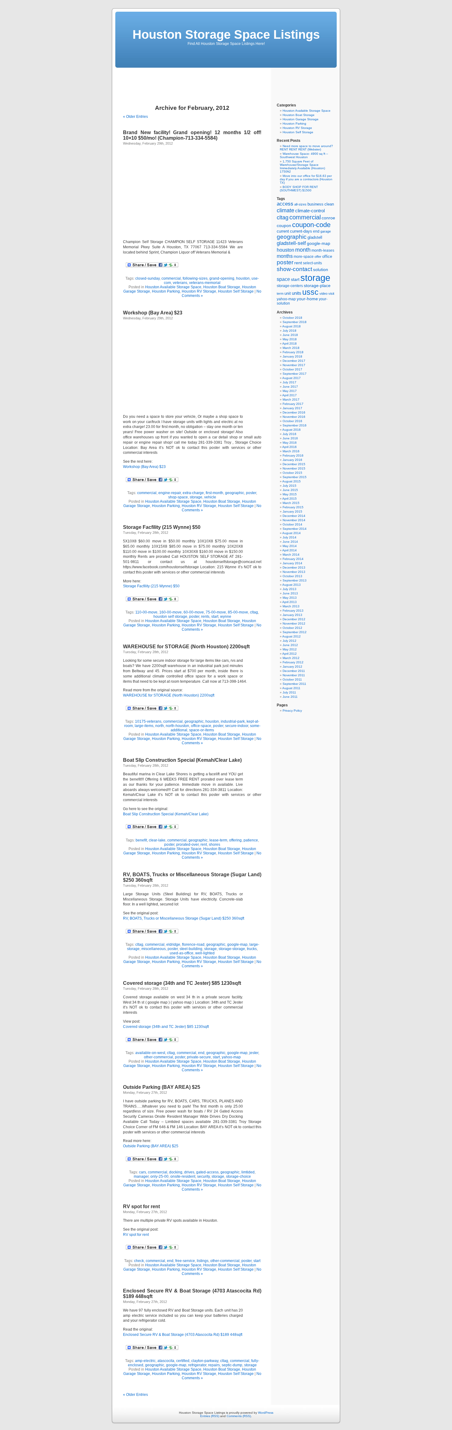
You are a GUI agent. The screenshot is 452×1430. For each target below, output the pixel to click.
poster (251, 493)
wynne (225, 616)
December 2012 (294, 619)
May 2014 (290, 546)
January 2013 (292, 615)
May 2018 (290, 339)
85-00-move (238, 612)
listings (202, 1261)
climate (285, 210)
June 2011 (290, 696)
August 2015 (291, 481)
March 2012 (291, 658)
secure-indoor (236, 726)
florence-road (193, 944)
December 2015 (294, 464)
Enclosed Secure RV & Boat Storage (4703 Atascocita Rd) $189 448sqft (182, 1334)
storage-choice (238, 1176)
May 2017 (290, 391)
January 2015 (292, 511)
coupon (284, 225)
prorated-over (187, 844)
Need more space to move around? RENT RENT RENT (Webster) (306, 147)
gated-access (207, 1172)
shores (214, 844)
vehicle (210, 497)
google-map (237, 944)
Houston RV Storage (199, 291)
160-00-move (170, 612)
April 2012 (289, 653)
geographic (234, 493)
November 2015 (294, 468)
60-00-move (194, 612)
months (285, 256)
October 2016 (292, 421)
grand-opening (221, 278)
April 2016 (289, 447)
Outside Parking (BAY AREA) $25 (161, 1087)
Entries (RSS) (209, 1416)
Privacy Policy (292, 710)
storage (196, 497)
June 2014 (290, 541)
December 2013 (294, 567)
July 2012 (289, 640)
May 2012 (290, 649)
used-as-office (181, 953)
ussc (310, 292)
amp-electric (145, 1361)
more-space (304, 256)
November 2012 (294, 623)
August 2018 (291, 326)
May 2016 (290, 442)
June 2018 (290, 335)
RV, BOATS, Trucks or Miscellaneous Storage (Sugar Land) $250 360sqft (183, 918)
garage (325, 231)
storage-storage (232, 949)
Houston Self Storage (236, 291)
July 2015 (289, 485)
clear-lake (157, 840)
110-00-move (146, 612)
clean (329, 204)
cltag (254, 612)
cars (142, 1172)
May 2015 (290, 494)
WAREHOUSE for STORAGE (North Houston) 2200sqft (186, 646)
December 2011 (294, 671)
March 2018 (291, 348)
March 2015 (291, 503)
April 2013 (289, 602)
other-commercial (158, 1057)
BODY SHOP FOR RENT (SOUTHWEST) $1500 (299, 188)
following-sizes (195, 278)
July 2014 (289, 537)
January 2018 (292, 356)
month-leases (322, 250)
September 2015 (295, 477)
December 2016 (294, 412)
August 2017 (291, 378)
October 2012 (292, 627)
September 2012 (295, 632)
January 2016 (292, 459)
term (280, 293)
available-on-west (150, 1053)
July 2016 (289, 434)
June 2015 (290, 490)
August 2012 (291, 636)
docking (175, 1172)
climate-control (310, 210)
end (201, 1053)
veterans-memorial (204, 283)
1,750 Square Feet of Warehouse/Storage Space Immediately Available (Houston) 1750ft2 (302, 166)
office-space (201, 726)
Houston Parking (166, 291)
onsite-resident (182, 1176)
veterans (180, 283)
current (283, 231)
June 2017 (290, 386)
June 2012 (290, 645)
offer (318, 256)
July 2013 (289, 589)
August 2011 (291, 688)
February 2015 (293, 507)
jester (253, 1053)
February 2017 (293, 403)
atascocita (165, 1361)
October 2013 (292, 576)
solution (320, 269)
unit (287, 293)
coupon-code (311, 225)
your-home (307, 299)
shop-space (178, 497)
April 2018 (289, 343)
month (303, 249)
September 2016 (295, 425)
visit (331, 293)
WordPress (265, 1412)
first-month (214, 493)
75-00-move (216, 612)
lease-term (218, 840)
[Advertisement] (226, 81)
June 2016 (290, 438)
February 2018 (293, 352)
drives (189, 1172)
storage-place (317, 285)
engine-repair (169, 493)
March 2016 (291, 451)
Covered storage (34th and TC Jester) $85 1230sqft (182, 983)
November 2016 (294, 416)
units (296, 293)
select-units (312, 263)
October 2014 (292, 524)
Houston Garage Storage (301, 119)
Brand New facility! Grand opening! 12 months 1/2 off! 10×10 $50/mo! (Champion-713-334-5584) (192, 135)
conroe (328, 218)
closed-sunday (147, 278)
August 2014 (291, 533)
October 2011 (292, 679)
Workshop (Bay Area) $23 (152, 312)
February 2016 (293, 455)
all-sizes (300, 204)
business (315, 204)
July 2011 (289, 692)
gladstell (314, 237)
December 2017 (294, 360)
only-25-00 (159, 1176)
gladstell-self (291, 243)
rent (203, 844)
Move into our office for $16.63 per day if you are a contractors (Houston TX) (306, 179)
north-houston (177, 726)
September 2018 (295, 322)
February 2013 (293, 610)
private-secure (199, 1057)
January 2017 (292, 408)
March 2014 (291, 554)
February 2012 (293, 662)
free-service (185, 1261)
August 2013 (291, 584)
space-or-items (201, 730)
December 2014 (294, 515)
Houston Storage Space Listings (226, 34)
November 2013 (294, 571)
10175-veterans (148, 721)
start (214, 616)
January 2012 (292, 666)
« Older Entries (135, 116)
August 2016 (291, 429)
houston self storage (170, 616)
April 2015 (289, 498)
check (139, 1261)
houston (243, 278)
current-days (301, 231)
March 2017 (291, 399)
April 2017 (289, 395)
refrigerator (197, 1365)
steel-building (191, 949)
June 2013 (290, 593)
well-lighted (205, 953)
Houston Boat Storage (221, 287)
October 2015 (292, 472)
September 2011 (294, 683)
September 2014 (295, 528)
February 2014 (293, 559)
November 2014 (294, 520)
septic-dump (232, 1365)
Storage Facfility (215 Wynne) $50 (161, 527)
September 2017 (295, 373)
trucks (252, 949)
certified (182, 1361)
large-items (144, 726)
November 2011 (294, 675)
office (327, 256)
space (283, 279)
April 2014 (289, 550)
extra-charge (193, 493)
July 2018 (289, 330)
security (203, 1176)
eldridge (173, 944)
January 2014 (292, 563)
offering (235, 840)
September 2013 (295, 580)
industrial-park (233, 721)
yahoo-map (231, 1057)
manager (141, 1176)
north (159, 726)
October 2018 (292, 317)
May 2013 (290, 597)
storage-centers (290, 286)
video (323, 293)
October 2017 (292, 369)
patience (251, 840)
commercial (171, 278)
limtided (248, 1172)
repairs (214, 1365)
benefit (141, 840)
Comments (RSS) (239, 1416)
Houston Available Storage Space (173, 287)
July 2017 (289, 382)
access (285, 204)
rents (205, 616)
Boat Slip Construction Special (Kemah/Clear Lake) (182, 760)
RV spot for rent (141, 1206)
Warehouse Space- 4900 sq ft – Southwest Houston (304, 155)
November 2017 (294, 365)
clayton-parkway (204, 1361)
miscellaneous (153, 949)
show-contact (294, 269)
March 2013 (291, 606)
